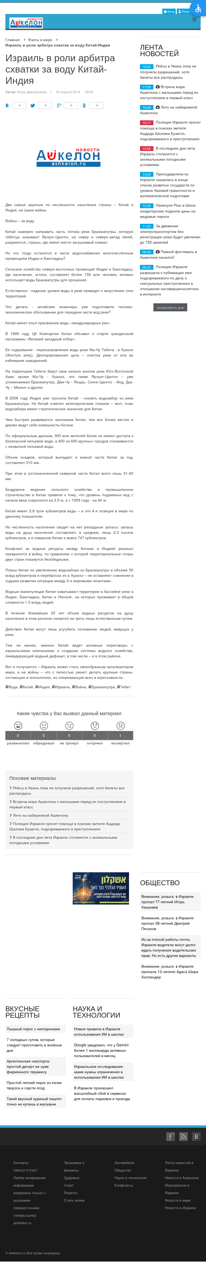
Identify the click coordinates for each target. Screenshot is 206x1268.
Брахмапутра (103, 686)
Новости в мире (177, 1200)
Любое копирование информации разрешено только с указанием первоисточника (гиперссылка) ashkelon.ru (29, 1200)
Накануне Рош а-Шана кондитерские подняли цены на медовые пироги (168, 210)
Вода (13, 686)
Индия (44, 686)
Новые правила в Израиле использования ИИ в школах (99, 1031)
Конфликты (124, 1185)
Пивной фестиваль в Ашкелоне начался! (168, 254)
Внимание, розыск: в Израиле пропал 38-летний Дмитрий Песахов (167, 923)
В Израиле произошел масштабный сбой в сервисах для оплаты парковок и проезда (102, 1093)
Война (80, 686)
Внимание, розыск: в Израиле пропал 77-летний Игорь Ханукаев (167, 902)
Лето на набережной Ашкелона (40, 815)
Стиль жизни (74, 1200)
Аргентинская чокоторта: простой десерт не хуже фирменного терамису (28, 1066)
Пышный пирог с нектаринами (33, 1028)
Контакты (20, 1162)
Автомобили (124, 1162)
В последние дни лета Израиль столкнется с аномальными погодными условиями (167, 156)
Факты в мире (40, 39)
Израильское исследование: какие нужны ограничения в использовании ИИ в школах (99, 1072)
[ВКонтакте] (16, 105)
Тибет (125, 686)
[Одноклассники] (93, 105)
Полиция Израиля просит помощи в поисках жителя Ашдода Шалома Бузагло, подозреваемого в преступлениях (64, 826)
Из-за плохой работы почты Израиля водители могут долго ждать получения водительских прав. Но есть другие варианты (168, 947)
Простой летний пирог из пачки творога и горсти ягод (34, 1085)
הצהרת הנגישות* (25, 1170)
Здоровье (71, 1177)
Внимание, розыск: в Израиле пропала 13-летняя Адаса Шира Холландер (169, 971)
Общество (123, 1170)
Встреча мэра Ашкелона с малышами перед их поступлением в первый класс (169, 92)
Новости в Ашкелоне (182, 1177)
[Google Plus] (67, 105)
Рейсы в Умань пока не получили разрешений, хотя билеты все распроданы (168, 71)
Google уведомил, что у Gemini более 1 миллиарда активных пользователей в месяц (101, 1050)
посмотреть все (170, 307)
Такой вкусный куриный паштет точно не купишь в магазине (34, 1101)
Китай (28, 686)
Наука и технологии (130, 1177)
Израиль (62, 686)
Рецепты (71, 1192)
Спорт (68, 1185)
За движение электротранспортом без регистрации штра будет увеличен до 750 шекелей (170, 234)
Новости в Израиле (180, 1207)
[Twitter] (42, 105)
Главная (12, 39)
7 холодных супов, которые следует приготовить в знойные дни (34, 1045)
